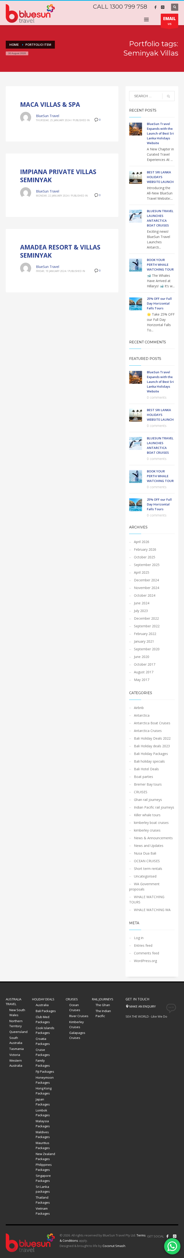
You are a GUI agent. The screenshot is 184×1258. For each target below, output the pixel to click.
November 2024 (146, 587)
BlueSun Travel (47, 115)
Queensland (18, 1032)
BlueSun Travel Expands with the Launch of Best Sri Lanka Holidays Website (160, 133)
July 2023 (141, 610)
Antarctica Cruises (148, 730)
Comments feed (146, 953)
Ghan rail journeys (148, 799)
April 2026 (141, 541)
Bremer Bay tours (148, 784)
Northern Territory (16, 1023)
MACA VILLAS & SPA (50, 104)
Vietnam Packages (43, 1211)
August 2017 (143, 672)
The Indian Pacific (103, 1013)
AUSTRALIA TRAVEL (13, 1001)
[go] (168, 96)
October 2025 (144, 557)
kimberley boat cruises (151, 822)
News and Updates (148, 845)
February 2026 (145, 549)
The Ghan (103, 1005)
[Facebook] (155, 7)
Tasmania (16, 1049)
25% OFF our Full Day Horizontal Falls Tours (159, 303)
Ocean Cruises (74, 1007)
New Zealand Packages (45, 1156)
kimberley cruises (147, 830)
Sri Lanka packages (43, 1189)
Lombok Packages (43, 1112)
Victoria (14, 1055)
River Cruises (78, 1016)
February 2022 (145, 633)
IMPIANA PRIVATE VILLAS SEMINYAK (58, 175)
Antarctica (142, 715)
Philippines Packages (44, 1167)
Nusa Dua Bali (145, 853)
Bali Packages (46, 1011)
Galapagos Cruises (77, 1035)
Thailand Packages (43, 1200)
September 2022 (147, 626)
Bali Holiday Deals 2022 (152, 738)
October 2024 (144, 595)
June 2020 (141, 656)
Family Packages (43, 1063)
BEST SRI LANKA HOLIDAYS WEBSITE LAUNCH (160, 177)
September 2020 (147, 649)
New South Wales (17, 1012)
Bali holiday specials (149, 761)
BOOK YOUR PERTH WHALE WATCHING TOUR (160, 265)
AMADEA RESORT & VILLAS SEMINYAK (60, 251)
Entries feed (143, 945)
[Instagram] (162, 7)
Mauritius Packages (43, 1145)
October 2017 (144, 664)
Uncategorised (145, 876)
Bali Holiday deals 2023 (152, 746)
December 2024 (146, 580)
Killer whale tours (147, 815)
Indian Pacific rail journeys (154, 807)
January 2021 (144, 641)
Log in (139, 937)
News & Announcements (153, 838)
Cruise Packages (43, 1052)
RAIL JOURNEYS (102, 999)
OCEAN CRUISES (147, 861)
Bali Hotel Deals (146, 769)
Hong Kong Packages (44, 1090)
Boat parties (143, 776)
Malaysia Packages (43, 1123)
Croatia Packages (43, 1041)
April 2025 (141, 572)
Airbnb (139, 707)
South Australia (15, 1040)
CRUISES (140, 792)
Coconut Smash (114, 1246)
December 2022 (146, 618)
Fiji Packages (45, 1071)
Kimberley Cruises (76, 1024)
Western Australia (15, 1063)
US (169, 21)
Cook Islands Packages (45, 1030)
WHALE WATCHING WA (152, 909)
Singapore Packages (43, 1178)
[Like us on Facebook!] (167, 1236)
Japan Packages (43, 1101)
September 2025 (147, 564)
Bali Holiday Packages (151, 753)
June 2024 (141, 603)
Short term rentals (148, 868)
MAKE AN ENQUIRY (142, 1006)
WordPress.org (145, 960)
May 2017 (141, 679)
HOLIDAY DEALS (43, 999)
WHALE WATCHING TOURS (146, 899)
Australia (42, 1005)
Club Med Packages (43, 1019)
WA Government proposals (144, 886)
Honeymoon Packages (45, 1080)
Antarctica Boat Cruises (152, 723)
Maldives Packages (43, 1134)
